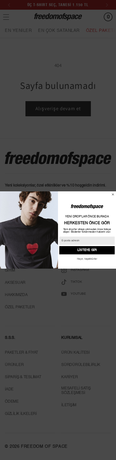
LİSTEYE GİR (87, 250)
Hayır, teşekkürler (87, 259)
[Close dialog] (113, 194)
